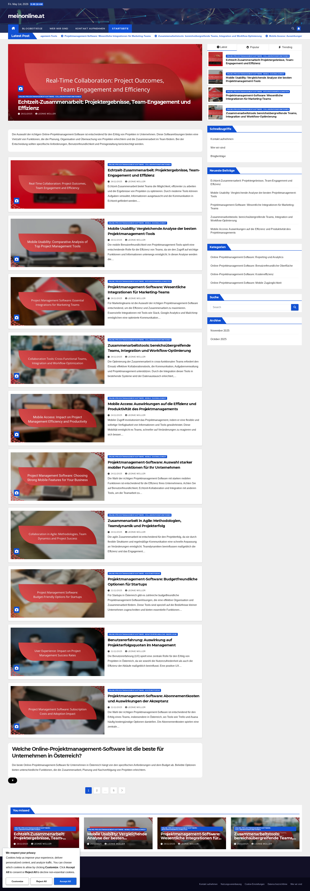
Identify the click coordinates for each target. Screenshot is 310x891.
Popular (254, 47)
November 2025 (220, 330)
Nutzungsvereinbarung (231, 884)
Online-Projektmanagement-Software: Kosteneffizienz (134, 573)
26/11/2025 (27, 114)
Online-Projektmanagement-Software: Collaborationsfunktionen (258, 56)
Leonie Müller (47, 114)
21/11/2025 (117, 590)
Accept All (65, 881)
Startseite (120, 28)
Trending (286, 47)
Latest (223, 47)
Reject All (41, 881)
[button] (293, 28)
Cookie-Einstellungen (254, 884)
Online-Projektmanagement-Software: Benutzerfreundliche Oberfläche (143, 634)
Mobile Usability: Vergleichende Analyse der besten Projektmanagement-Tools (80, 105)
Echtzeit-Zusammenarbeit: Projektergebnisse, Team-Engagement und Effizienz (260, 61)
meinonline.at (26, 16)
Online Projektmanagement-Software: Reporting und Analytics (247, 257)
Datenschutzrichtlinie (277, 884)
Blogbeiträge (32, 28)
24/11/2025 (117, 415)
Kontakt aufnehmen (90, 28)
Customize (17, 881)
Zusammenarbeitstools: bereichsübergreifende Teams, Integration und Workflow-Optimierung (261, 115)
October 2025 (218, 339)
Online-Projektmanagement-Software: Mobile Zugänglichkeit (47, 96)
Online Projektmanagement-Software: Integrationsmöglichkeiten (258, 91)
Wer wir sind (59, 28)
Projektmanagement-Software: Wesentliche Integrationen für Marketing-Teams (254, 97)
